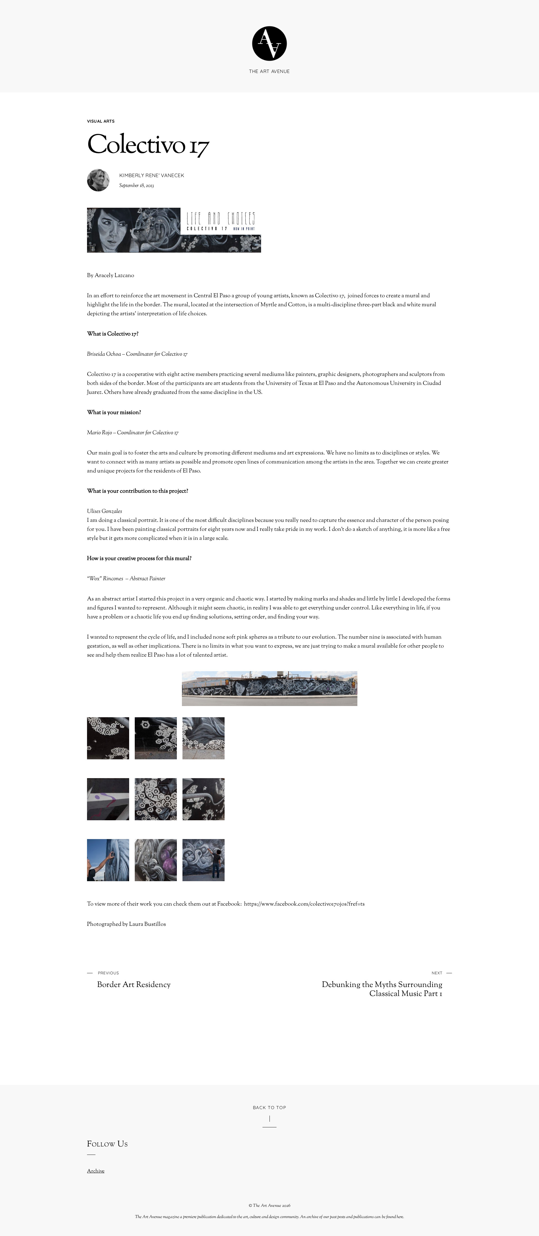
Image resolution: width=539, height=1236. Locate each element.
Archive (95, 1171)
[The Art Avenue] (269, 52)
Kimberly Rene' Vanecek (151, 175)
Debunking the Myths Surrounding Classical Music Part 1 (382, 984)
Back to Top (269, 1107)
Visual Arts (101, 121)
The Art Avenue (267, 1206)
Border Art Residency (134, 980)
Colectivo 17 (148, 146)
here (400, 1217)
